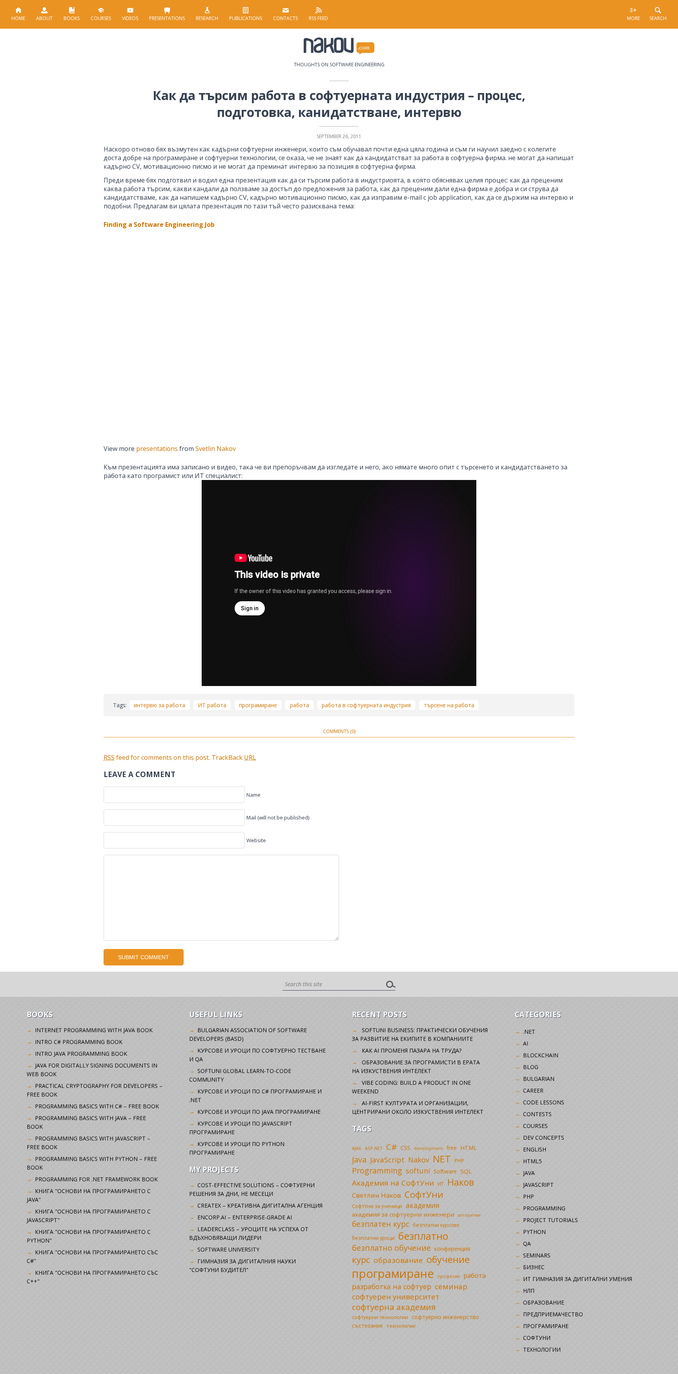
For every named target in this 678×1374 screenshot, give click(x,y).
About (44, 18)
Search (658, 18)
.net (529, 1031)
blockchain (540, 1055)
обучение (448, 1259)
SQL (466, 1171)
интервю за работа (159, 705)
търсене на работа (449, 705)
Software (445, 1171)
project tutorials (550, 1220)
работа (299, 705)
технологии (401, 1325)
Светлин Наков (376, 1195)
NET (442, 1158)
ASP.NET (374, 1148)
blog (530, 1067)
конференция (452, 1248)
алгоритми (469, 1215)
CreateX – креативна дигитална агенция (260, 1205)
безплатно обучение (391, 1248)
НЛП (528, 1290)
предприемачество (553, 1314)
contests (537, 1114)
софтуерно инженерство (445, 1317)
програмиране (258, 705)
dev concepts (543, 1137)
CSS (405, 1147)
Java (359, 1159)
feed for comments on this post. (157, 757)
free (452, 1147)
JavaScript (387, 1159)
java (529, 1173)
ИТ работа (212, 705)
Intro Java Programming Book (81, 1053)
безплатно (423, 1236)
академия (422, 1205)
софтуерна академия (394, 1306)
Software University (228, 1249)
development (428, 1148)
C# (391, 1146)
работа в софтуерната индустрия (366, 705)
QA (527, 1243)
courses (535, 1125)
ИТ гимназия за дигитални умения (577, 1279)
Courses (101, 18)
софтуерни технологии (380, 1317)
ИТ (440, 1183)
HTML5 (532, 1161)
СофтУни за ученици (377, 1206)
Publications (245, 18)
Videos (130, 18)
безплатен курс (380, 1224)
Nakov (418, 1159)
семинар (451, 1286)
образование (398, 1260)
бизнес (534, 1267)
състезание (367, 1325)
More (633, 18)
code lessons (543, 1102)
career (533, 1090)
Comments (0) (339, 731)
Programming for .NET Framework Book (96, 1179)
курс (361, 1259)
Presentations (167, 18)
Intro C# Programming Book (78, 1042)
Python (534, 1231)
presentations (157, 448)
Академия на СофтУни (393, 1183)
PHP (459, 1160)
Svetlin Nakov (215, 448)
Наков (460, 1182)
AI (525, 1043)
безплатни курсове (436, 1225)
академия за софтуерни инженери (403, 1214)
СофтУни (424, 1194)
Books (72, 18)
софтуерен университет (395, 1296)
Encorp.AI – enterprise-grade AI (244, 1217)
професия (448, 1276)
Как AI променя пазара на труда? (411, 1050)
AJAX (356, 1148)
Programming (377, 1170)
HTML (468, 1147)
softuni (418, 1170)
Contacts (285, 18)
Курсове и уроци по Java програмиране (259, 1111)
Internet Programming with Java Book (94, 1030)
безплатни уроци (373, 1237)
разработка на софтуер (391, 1286)
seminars (536, 1255)
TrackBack (233, 757)
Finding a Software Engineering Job (159, 224)
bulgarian (538, 1078)
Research (207, 18)
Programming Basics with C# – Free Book (97, 1106)
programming (544, 1208)
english (534, 1149)
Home (18, 18)
